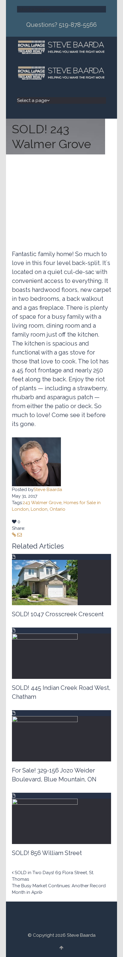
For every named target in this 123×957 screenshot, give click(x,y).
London (39, 509)
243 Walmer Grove (42, 502)
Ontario (57, 509)
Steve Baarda (47, 489)
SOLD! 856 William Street (47, 853)
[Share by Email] (19, 535)
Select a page (32, 9)
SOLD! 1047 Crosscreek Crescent (58, 614)
